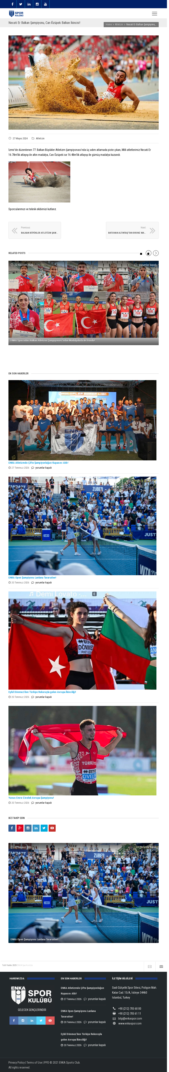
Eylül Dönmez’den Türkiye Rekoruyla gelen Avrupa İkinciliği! (42, 692)
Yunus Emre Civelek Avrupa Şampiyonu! (31, 797)
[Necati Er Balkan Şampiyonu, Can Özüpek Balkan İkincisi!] (83, 82)
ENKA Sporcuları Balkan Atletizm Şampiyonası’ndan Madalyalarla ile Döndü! (53, 340)
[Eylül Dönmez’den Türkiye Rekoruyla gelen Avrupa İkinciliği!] (82, 640)
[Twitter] (44, 828)
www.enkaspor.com (130, 1023)
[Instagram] (28, 828)
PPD (46, 1062)
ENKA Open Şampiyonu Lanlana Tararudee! (32, 577)
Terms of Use (34, 1062)
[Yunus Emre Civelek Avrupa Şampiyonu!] (82, 750)
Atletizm (40, 138)
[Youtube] (52, 828)
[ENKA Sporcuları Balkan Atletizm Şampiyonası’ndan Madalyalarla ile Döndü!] (83, 303)
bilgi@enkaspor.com (130, 1018)
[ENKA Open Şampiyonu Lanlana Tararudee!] (82, 526)
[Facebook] (11, 828)
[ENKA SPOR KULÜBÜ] (16, 13)
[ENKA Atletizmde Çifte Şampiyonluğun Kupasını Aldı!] (82, 420)
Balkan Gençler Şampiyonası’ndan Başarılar (35, 356)
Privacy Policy (16, 1062)
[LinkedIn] (36, 828)
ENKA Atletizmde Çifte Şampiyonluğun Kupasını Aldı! (38, 462)
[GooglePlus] (19, 828)
